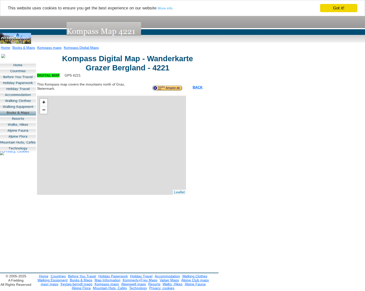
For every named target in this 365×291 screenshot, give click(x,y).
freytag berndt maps (76, 284)
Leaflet (179, 192)
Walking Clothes (194, 276)
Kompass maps (49, 48)
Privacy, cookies (161, 288)
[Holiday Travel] (18, 89)
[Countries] (18, 71)
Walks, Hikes (172, 284)
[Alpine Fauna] (18, 130)
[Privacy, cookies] (14, 153)
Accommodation (167, 276)
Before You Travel (82, 276)
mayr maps (49, 284)
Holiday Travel (141, 276)
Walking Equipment (52, 280)
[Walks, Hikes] (18, 124)
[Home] (18, 65)
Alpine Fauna (195, 284)
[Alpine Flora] (18, 136)
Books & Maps (23, 48)
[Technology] (18, 148)
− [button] (43, 110)
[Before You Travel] (18, 77)
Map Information (107, 280)
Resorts (154, 284)
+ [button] (43, 102)
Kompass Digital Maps (81, 48)
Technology (138, 288)
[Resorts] (18, 118)
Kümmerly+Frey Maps (140, 280)
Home (5, 48)
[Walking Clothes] (18, 101)
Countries (58, 276)
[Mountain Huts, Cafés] (18, 142)
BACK (198, 87)
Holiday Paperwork (113, 276)
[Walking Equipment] (18, 107)
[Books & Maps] (18, 113)
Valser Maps (169, 280)
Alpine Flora (81, 288)
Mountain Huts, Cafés (110, 288)
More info (165, 8)
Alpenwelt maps (133, 284)
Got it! (338, 8)
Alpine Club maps (195, 280)
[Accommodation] (18, 95)
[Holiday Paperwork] (18, 83)
